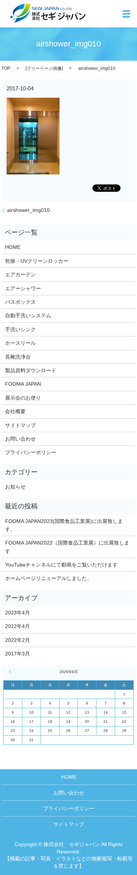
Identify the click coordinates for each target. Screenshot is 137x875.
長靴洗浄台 (18, 357)
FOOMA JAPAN (23, 384)
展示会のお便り (23, 398)
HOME (12, 247)
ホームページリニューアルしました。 (48, 578)
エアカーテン (20, 274)
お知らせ (15, 487)
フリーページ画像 (44, 68)
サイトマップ (20, 425)
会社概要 (15, 411)
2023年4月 (17, 613)
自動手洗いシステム (28, 315)
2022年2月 (17, 640)
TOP (5, 68)
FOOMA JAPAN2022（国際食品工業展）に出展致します (67, 547)
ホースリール (20, 343)
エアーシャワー (23, 288)
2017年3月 (17, 654)
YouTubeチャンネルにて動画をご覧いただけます (61, 565)
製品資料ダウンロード (30, 370)
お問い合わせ (20, 439)
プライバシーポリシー (30, 452)
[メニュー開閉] (126, 14)
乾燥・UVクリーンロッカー (36, 261)
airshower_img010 (28, 210)
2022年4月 (17, 626)
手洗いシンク (20, 329)
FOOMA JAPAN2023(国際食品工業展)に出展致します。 (64, 525)
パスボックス (20, 302)
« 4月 (11, 671)
